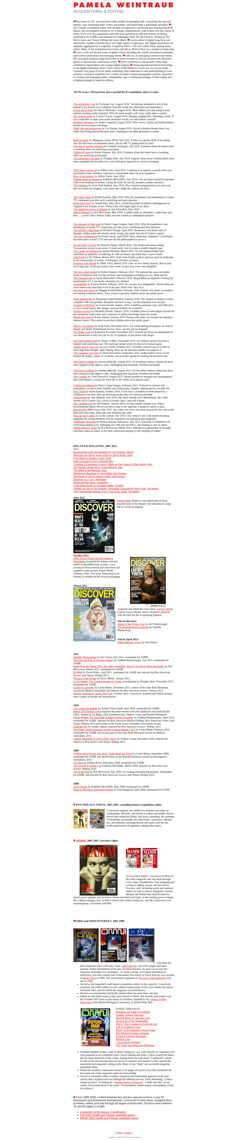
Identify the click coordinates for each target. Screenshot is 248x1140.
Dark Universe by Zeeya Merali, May (93, 461)
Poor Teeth (79, 391)
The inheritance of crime (86, 158)
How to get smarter (83, 176)
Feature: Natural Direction (130, 1015)
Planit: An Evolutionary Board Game (135, 1030)
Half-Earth (79, 257)
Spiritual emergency (84, 122)
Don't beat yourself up (85, 170)
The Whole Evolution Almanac (132, 1033)
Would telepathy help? (85, 427)
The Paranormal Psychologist (133, 627)
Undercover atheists (84, 385)
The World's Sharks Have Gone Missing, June (98, 467)
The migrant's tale (82, 278)
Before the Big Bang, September (90, 482)
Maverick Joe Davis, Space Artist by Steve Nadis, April (102, 455)
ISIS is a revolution (83, 326)
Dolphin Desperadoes (85, 657)
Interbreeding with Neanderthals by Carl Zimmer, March (103, 452)
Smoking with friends (84, 263)
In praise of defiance (84, 305)
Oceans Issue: (123, 500)
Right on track (81, 140)
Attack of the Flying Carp (131, 624)
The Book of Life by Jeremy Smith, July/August (99, 476)
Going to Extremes (83, 687)
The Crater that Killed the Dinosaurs (135, 1045)
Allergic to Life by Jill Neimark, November (96, 488)
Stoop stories (80, 397)
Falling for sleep (82, 152)
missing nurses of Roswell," (129, 1082)
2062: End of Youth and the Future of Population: (93, 558)
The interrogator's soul (85, 340)
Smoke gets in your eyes (86, 346)
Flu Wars (78, 762)
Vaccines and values (84, 290)
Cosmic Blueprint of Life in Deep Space (94, 738)
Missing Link (123, 1039)
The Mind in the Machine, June (90, 470)
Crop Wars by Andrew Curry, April (92, 458)
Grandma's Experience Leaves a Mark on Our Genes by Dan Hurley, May (113, 464)
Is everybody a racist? (85, 245)
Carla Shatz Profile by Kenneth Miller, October (98, 485)
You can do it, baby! (84, 415)
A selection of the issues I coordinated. (103, 1112)
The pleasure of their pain (87, 224)
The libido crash (82, 332)
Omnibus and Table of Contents (133, 1012)
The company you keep (86, 353)
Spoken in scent (81, 311)
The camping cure (83, 403)
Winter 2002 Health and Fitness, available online (109, 1118)
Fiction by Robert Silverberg (131, 1036)
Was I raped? (80, 376)
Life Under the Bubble (85, 708)
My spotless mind (82, 116)
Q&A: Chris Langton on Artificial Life (136, 1024)
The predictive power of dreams (90, 209)
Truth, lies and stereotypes (87, 128)
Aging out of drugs (83, 110)
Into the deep (80, 409)
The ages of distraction (85, 236)
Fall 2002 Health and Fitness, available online (107, 1115)
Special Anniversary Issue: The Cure (92, 693)
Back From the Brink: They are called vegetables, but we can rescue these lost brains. (119, 666)
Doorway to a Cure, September (90, 479)
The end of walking (83, 361)
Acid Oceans (80, 786)
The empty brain (82, 197)
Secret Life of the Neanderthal (132, 1021)
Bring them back (82, 203)
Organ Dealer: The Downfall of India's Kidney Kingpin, (103, 717)
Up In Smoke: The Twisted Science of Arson (97, 681)
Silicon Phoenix (81, 212)
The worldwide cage (84, 104)
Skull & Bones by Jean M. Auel (133, 1018)
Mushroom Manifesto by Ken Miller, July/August (99, 473)
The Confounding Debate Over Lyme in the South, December (106, 491)
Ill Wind (77, 672)
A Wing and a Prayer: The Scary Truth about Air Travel (102, 753)
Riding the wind (82, 317)
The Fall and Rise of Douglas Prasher (93, 660)
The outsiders (80, 185)
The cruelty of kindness (85, 251)
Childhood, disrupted (85, 421)
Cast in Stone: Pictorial (128, 1042)
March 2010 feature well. (86, 711)
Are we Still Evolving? (85, 765)
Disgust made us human (86, 179)
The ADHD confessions (86, 230)
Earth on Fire (80, 726)
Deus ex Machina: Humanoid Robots (93, 789)
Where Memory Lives (129, 642)
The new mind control (85, 272)
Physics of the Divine (84, 678)
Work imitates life (82, 299)
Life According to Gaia (128, 1027)
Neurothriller (80, 284)
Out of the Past (81, 771)
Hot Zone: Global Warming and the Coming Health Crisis (104, 729)
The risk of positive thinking (88, 146)
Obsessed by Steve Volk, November (139, 488)
